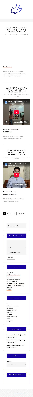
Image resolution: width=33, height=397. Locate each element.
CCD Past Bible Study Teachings (15, 283)
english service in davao (14, 76)
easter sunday (15, 201)
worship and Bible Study (13, 274)
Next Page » (21, 213)
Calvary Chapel (19, 71)
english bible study (16, 73)
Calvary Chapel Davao (16, 9)
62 (14, 213)
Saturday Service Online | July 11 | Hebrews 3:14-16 (16, 30)
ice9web (26, 393)
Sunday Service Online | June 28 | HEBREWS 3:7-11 (16, 152)
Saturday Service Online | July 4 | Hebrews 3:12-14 (16, 90)
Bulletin (12, 71)
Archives (9, 361)
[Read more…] (7, 66)
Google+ (9, 289)
